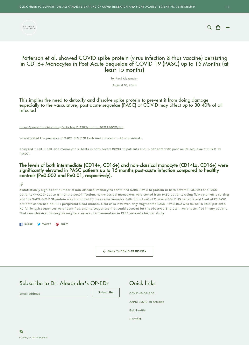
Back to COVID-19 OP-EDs (127, 251)
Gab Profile (137, 310)
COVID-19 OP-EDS (142, 293)
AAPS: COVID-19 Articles (146, 302)
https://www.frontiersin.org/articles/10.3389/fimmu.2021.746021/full (71, 127)
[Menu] (227, 27)
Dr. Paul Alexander (38, 337)
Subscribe (106, 292)
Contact (135, 319)
